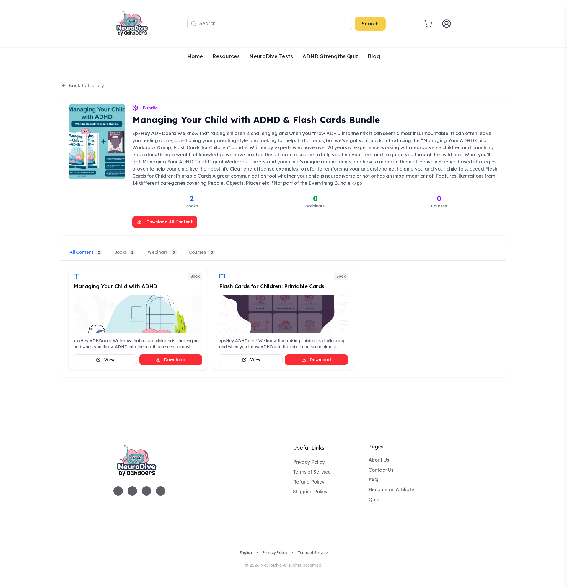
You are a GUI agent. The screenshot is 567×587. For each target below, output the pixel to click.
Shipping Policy (310, 491)
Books (123, 252)
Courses (201, 252)
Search (370, 24)
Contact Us (381, 470)
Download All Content (169, 222)
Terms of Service (312, 472)
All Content (85, 252)
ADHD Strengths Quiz (330, 56)
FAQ (373, 480)
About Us (379, 460)
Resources (226, 56)
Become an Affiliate (391, 489)
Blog (374, 56)
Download (174, 359)
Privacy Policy (309, 462)
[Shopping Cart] (428, 23)
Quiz (374, 499)
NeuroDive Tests (271, 56)
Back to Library (86, 85)
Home (195, 56)
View (109, 359)
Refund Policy (309, 482)
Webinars (161, 252)
